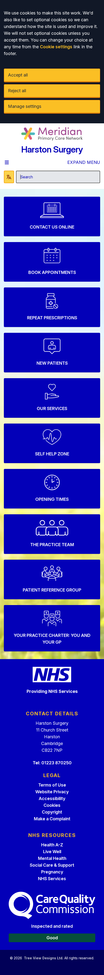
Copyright (52, 812)
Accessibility (52, 798)
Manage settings (24, 106)
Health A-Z (52, 844)
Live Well (52, 851)
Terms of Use (52, 784)
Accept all (18, 74)
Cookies (52, 805)
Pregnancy (52, 871)
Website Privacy (52, 791)
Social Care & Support (52, 865)
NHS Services (52, 878)
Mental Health (52, 858)
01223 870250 (56, 762)
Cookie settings (56, 46)
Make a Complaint (52, 818)
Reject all (17, 90)
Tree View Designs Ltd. (43, 958)
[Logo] (51, 134)
